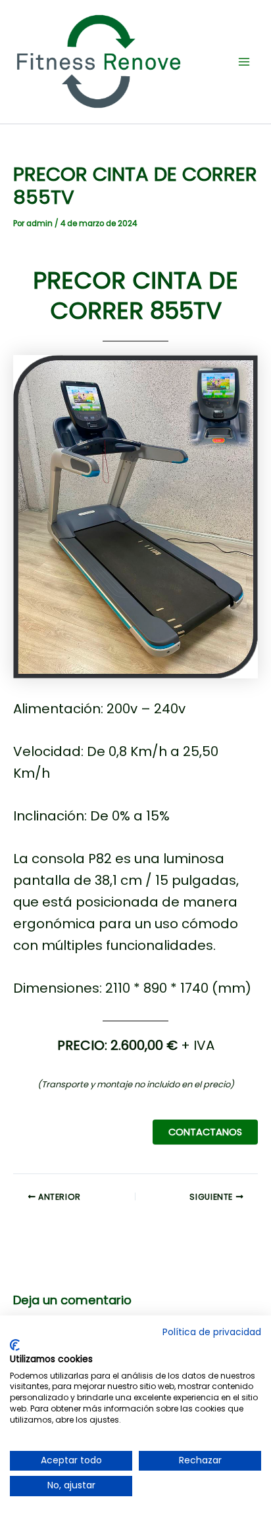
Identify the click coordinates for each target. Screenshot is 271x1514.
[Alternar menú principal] (244, 62)
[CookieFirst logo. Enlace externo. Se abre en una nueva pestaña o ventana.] (15, 1345)
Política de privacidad (211, 1332)
